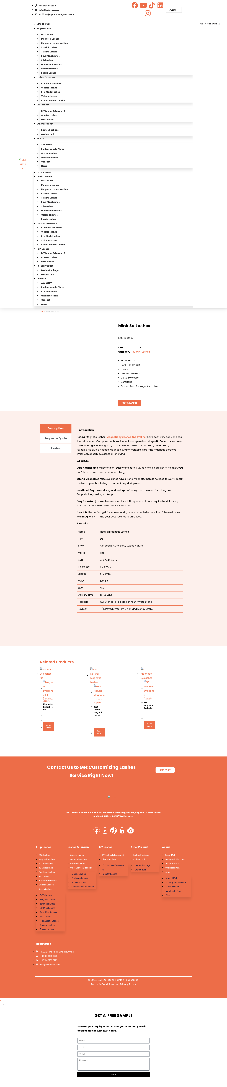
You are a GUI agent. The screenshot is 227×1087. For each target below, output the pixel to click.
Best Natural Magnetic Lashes (98, 711)
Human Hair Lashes (51, 64)
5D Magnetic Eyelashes (149, 705)
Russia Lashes (48, 73)
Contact (45, 161)
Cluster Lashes (49, 115)
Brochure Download (51, 83)
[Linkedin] (160, 5)
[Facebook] (134, 5)
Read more (48, 726)
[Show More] (75, 629)
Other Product (44, 123)
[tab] (55, 428)
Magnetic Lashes (50, 38)
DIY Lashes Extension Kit (53, 111)
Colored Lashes (49, 68)
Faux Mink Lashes (50, 56)
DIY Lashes (42, 104)
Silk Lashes (47, 60)
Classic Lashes (49, 87)
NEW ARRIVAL (43, 24)
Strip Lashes (43, 28)
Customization (49, 153)
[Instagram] (147, 13)
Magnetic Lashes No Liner (54, 43)
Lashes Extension (46, 77)
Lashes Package (50, 130)
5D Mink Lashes (49, 47)
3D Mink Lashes (49, 51)
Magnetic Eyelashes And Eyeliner (126, 437)
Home (42, 311)
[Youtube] (143, 5)
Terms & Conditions (102, 984)
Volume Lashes (49, 96)
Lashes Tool (47, 134)
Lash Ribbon (47, 119)
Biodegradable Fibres (52, 149)
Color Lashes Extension (53, 100)
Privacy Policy (128, 984)
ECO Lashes (47, 34)
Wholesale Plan (49, 157)
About (40, 138)
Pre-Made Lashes (50, 92)
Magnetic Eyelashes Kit (48, 707)
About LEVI (46, 144)
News (44, 166)
